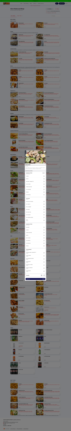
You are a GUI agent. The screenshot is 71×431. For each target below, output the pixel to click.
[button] (35, 156)
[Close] (45, 151)
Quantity (27, 275)
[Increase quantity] (44, 275)
